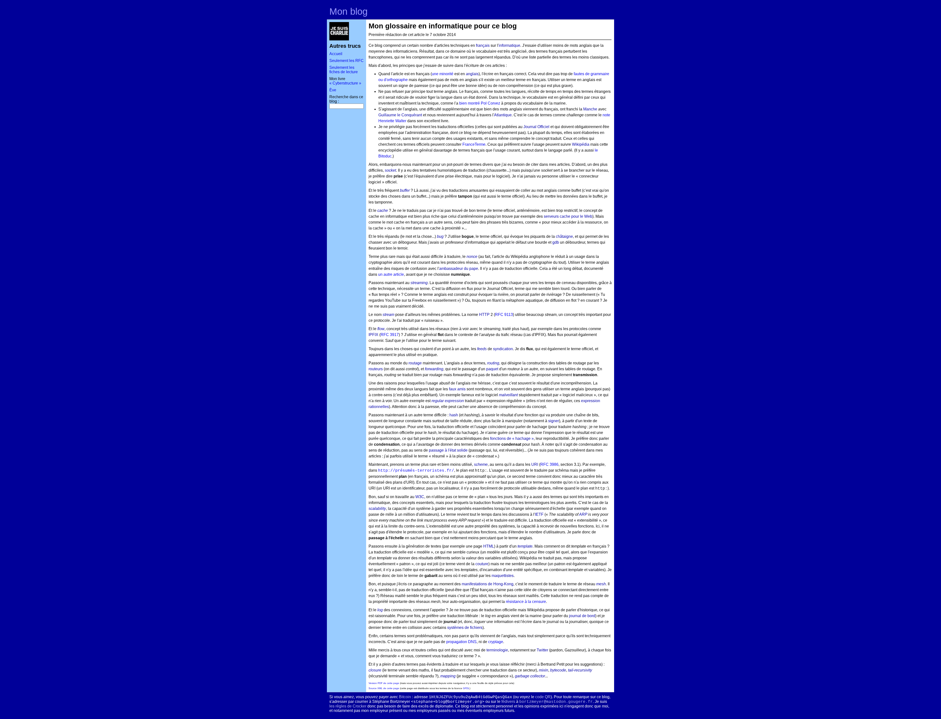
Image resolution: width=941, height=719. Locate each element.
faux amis (457, 389)
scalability (377, 508)
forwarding (434, 369)
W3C (419, 497)
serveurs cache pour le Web (568, 216)
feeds (482, 349)
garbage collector (530, 676)
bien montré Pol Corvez (479, 103)
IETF (539, 514)
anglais (472, 74)
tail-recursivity (580, 670)
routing (493, 363)
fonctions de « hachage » (512, 438)
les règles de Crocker (347, 706)
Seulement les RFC (346, 61)
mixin (543, 670)
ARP (583, 514)
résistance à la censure (526, 601)
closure (375, 670)
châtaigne (564, 236)
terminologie (497, 650)
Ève (332, 90)
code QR (543, 697)
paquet (492, 369)
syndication (503, 349)
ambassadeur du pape (458, 268)
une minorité (442, 74)
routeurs (376, 369)
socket (390, 170)
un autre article (391, 274)
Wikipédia (580, 144)
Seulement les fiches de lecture (343, 69)
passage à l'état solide (448, 450)
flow (380, 329)
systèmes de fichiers (465, 627)
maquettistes (503, 576)
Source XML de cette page (384, 688)
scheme (481, 464)
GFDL (466, 688)
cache (382, 210)
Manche (590, 109)
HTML (488, 546)
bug (440, 236)
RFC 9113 (504, 314)
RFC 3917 (390, 335)
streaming (419, 283)
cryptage (495, 642)
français (483, 45)
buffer (405, 190)
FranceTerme (473, 144)
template (525, 546)
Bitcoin (405, 697)
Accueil (335, 54)
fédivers (508, 701)
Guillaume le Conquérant (400, 115)
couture (481, 564)
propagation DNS (461, 642)
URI (534, 464)
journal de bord (582, 616)
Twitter (542, 650)
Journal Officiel (536, 127)
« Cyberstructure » (345, 83)
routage (415, 363)
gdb (555, 242)
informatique (509, 45)
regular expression (448, 401)
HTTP (484, 314)
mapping (448, 676)
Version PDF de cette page (384, 683)
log (380, 610)
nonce (472, 256)
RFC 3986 (549, 464)
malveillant (508, 395)
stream (388, 314)
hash (453, 415)
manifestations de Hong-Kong (487, 584)
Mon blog (348, 11)
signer (553, 421)
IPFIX (373, 335)
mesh (601, 584)
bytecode (558, 670)
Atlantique (503, 115)
